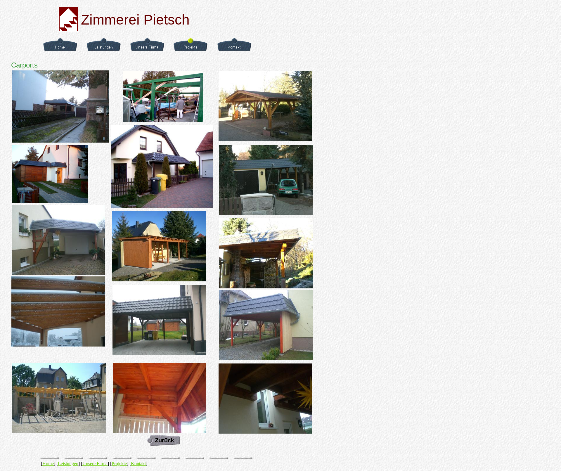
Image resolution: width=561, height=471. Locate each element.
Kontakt (138, 463)
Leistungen (68, 463)
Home (48, 463)
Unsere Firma (95, 463)
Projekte (119, 463)
